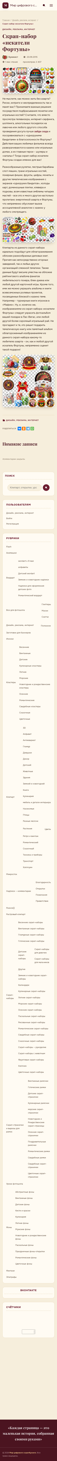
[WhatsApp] (32, 428)
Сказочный (28, 848)
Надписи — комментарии (18, 891)
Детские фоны (22, 1204)
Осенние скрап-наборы (30, 1010)
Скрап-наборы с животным (31, 1053)
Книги (26, 790)
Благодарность (43, 882)
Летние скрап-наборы (29, 997)
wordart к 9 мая (26, 561)
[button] (28, 80)
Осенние (23, 694)
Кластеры (11, 682)
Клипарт (10, 797)
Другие (21, 969)
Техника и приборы (32, 855)
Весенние (24, 647)
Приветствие (42, 901)
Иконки (10, 639)
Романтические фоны (25, 1257)
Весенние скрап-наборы (30, 922)
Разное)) (10, 908)
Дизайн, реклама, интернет (18, 29)
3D (24, 728)
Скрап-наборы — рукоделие (32, 1047)
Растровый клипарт (15, 914)
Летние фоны (21, 1223)
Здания (26, 777)
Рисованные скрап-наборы (31, 1022)
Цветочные (24, 719)
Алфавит (27, 734)
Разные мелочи (30, 821)
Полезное (46, 625)
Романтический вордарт (30, 595)
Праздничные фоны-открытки (30, 1251)
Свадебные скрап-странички (37, 1166)
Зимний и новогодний (34, 783)
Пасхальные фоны (24, 1245)
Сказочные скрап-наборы (31, 1041)
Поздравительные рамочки (37, 1143)
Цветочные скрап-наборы (31, 1072)
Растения (27, 828)
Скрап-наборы (10, 997)
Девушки (27, 752)
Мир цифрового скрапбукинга (31, 5)
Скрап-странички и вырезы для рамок (15, 1128)
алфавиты (23, 567)
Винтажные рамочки (38, 1081)
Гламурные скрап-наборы (31, 934)
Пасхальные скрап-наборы (31, 1016)
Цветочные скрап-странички (37, 1175)
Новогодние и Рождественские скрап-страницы (36, 1122)
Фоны (9, 1227)
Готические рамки (37, 1087)
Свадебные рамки (37, 1157)
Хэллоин (22, 1066)
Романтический (30, 842)
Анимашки (11, 553)
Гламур (26, 746)
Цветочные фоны (23, 1264)
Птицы (26, 815)
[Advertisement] (28, 1380)
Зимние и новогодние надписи (33, 579)
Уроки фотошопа (14, 1184)
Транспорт (28, 861)
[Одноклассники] (24, 428)
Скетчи (45, 617)
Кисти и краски (22, 1210)
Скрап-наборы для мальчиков (42, 961)
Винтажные (25, 653)
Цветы (48, 829)
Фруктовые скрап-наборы (31, 1059)
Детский (27, 765)
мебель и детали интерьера (37, 802)
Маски (45, 610)
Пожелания (41, 895)
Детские (23, 659)
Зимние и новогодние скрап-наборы (32, 977)
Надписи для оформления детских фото (31, 588)
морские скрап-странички (36, 1111)
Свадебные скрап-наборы (31, 1034)
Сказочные (24, 712)
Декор (26, 759)
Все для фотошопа (15, 610)
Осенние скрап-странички (36, 1134)
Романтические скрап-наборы (33, 1028)
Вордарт (10, 577)
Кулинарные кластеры (30, 666)
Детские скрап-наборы (22, 955)
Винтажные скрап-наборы (31, 928)
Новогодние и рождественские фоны (30, 1237)
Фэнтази (10, 1270)
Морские (23, 678)
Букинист (13, 57)
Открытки (40, 888)
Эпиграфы (11, 1277)
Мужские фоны (22, 1229)
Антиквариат (29, 740)
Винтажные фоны (24, 1198)
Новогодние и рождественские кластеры (34, 686)
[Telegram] (28, 428)
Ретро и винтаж (30, 836)
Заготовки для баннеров (18, 632)
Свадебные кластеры (29, 706)
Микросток (11, 874)
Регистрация (12, 524)
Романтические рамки (39, 1151)
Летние (22, 672)
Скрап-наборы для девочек (42, 951)
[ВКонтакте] (19, 428)
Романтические (27, 700)
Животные (28, 771)
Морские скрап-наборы (30, 1003)
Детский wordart (26, 573)
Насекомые (28, 808)
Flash (8, 546)
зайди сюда (41, 131)
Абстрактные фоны (24, 1192)
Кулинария (28, 796)
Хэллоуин (27, 867)
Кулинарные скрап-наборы (31, 991)
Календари (23, 985)
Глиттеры (46, 604)
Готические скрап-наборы (31, 941)
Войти (9, 518)
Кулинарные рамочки (38, 1103)
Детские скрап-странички (35, 1095)
